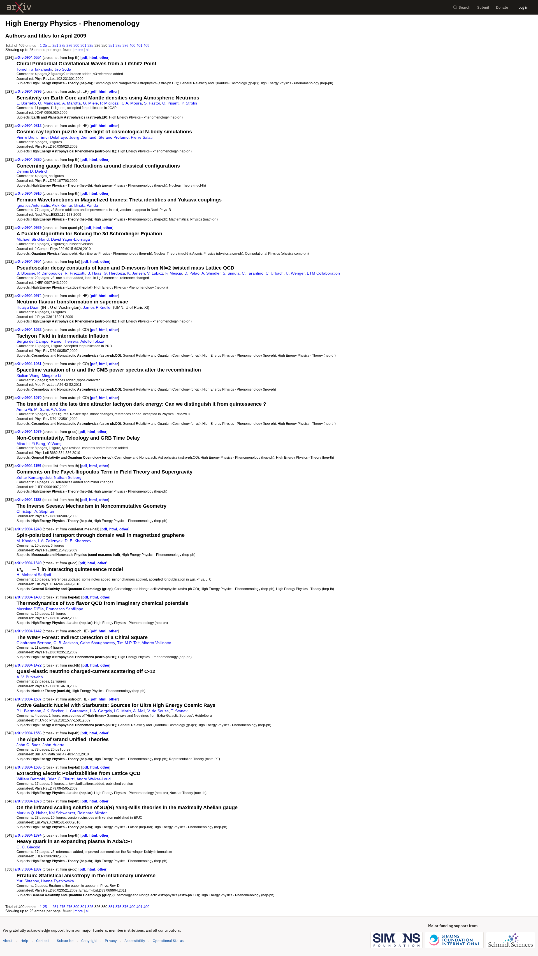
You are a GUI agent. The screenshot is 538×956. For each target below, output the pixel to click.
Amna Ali (24, 409)
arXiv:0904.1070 (29, 398)
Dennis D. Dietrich (32, 171)
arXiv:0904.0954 (29, 261)
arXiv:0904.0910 (29, 193)
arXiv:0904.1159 (28, 466)
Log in (523, 7)
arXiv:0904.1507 (29, 699)
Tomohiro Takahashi (34, 69)
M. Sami (41, 409)
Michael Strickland (33, 239)
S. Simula (231, 273)
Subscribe (65, 940)
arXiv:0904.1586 (29, 767)
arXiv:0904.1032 (29, 330)
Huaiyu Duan (28, 307)
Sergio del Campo (32, 341)
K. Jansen (136, 273)
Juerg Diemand (82, 137)
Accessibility (134, 940)
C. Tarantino (252, 273)
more (79, 50)
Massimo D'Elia (30, 609)
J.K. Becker (53, 711)
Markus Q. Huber (32, 813)
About (8, 940)
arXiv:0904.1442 (29, 631)
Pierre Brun (27, 137)
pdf (84, 57)
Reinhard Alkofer (92, 813)
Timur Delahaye (53, 137)
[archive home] (19, 7)
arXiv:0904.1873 (29, 801)
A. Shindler (211, 273)
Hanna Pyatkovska (57, 881)
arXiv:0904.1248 (29, 529)
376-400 (128, 45)
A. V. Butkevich (30, 677)
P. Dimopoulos (49, 273)
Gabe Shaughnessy (97, 643)
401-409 (142, 45)
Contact (42, 940)
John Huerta (53, 744)
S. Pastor (152, 103)
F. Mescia (173, 273)
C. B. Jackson (66, 643)
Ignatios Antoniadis (33, 205)
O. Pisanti (170, 103)
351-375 (114, 45)
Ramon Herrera (64, 341)
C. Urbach (275, 273)
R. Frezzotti (75, 273)
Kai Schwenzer (62, 813)
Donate (502, 7)
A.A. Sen (58, 409)
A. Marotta (71, 103)
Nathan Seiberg (68, 477)
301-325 (86, 45)
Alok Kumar (62, 205)
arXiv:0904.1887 (29, 869)
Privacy (111, 940)
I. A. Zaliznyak (50, 541)
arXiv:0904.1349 (29, 563)
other (103, 57)
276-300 (72, 45)
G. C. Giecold (28, 847)
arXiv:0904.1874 (29, 835)
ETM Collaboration (323, 273)
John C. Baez (28, 744)
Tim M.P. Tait (128, 643)
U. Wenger (295, 273)
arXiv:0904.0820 (29, 159)
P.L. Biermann (29, 711)
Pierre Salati (141, 137)
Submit (483, 7)
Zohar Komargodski (34, 477)
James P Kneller (97, 307)
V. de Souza (158, 711)
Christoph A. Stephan (35, 511)
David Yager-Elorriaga (70, 239)
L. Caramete (77, 711)
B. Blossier (26, 273)
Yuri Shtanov (28, 881)
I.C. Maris (122, 711)
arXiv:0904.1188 (28, 500)
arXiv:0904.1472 (29, 665)
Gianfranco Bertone (34, 643)
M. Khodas (26, 541)
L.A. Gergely (101, 711)
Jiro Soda (62, 69)
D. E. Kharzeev (78, 541)
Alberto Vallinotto (156, 643)
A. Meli (139, 711)
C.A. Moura (132, 103)
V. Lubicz (155, 273)
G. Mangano (49, 103)
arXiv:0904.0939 (29, 228)
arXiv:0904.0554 (29, 57)
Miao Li (23, 443)
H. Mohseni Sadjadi (34, 574)
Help (24, 940)
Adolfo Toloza (92, 341)
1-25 (43, 45)
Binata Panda (86, 205)
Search (464, 7)
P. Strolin (189, 103)
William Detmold (31, 779)
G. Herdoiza (114, 273)
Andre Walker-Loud (93, 779)
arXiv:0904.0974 (29, 296)
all (87, 50)
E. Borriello (26, 103)
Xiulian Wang (28, 375)
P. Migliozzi (109, 103)
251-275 (58, 45)
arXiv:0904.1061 (29, 364)
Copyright (89, 940)
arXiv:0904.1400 (29, 597)
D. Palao (192, 273)
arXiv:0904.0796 (29, 91)
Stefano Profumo (114, 137)
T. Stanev (179, 711)
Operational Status (168, 940)
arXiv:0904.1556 (29, 733)
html (93, 57)
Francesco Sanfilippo (64, 609)
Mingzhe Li (51, 375)
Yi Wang (54, 443)
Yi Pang (38, 443)
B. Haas (94, 273)
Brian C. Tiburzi (61, 779)
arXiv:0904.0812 (29, 126)
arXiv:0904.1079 (29, 432)
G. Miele (90, 103)
